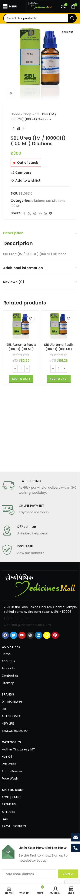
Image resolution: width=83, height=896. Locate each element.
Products (8, 668)
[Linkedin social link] (40, 213)
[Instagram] (30, 635)
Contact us (10, 675)
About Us (8, 661)
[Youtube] (22, 635)
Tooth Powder (12, 771)
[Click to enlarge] (11, 93)
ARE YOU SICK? (13, 790)
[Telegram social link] (50, 213)
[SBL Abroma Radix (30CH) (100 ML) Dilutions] (58, 327)
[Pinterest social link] (35, 213)
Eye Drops (9, 764)
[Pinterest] (55, 635)
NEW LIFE (8, 723)
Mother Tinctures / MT (18, 749)
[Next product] (23, 128)
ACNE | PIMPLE (11, 797)
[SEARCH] (72, 18)
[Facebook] (5, 635)
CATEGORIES (11, 742)
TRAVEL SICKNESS (14, 826)
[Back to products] (18, 128)
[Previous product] (13, 128)
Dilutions (38, 200)
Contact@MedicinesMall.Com (27, 625)
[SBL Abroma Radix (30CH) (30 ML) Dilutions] (21, 327)
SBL (4, 709)
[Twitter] (13, 635)
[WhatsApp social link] (45, 213)
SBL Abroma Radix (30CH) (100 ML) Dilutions (58, 349)
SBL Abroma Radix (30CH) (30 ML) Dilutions (21, 349)
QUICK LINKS (11, 647)
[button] (21, 379)
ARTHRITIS (9, 804)
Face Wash (10, 778)
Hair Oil (7, 756)
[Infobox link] (40, 487)
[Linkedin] (38, 635)
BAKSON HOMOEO (15, 731)
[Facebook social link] (24, 213)
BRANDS (8, 694)
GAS (5, 819)
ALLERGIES (9, 812)
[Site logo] (40, 6)
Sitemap (8, 683)
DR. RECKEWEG (12, 702)
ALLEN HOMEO (11, 716)
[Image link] (40, 585)
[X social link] (29, 213)
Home (15, 114)
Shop (27, 114)
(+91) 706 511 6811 (17, 618)
